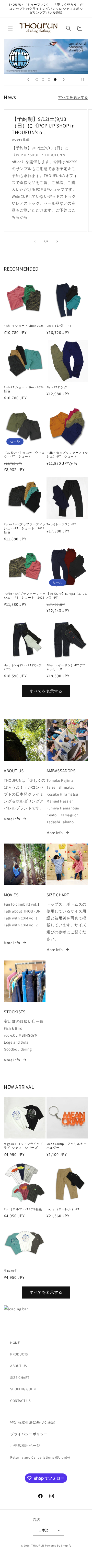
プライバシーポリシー (29, 1434)
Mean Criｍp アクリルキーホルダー (67, 1146)
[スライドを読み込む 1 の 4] (37, 79)
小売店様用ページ (25, 1445)
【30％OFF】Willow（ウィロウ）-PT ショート (24, 455)
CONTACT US (20, 1400)
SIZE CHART (19, 1377)
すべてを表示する (73, 97)
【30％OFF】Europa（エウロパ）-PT (67, 596)
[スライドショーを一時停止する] (82, 79)
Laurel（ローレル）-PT (63, 1209)
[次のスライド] (64, 79)
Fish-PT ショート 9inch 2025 (24, 326)
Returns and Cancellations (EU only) (40, 1457)
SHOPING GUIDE (23, 1389)
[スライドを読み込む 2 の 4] (43, 79)
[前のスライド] (28, 79)
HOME (15, 1342)
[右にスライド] (57, 241)
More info (12, 818)
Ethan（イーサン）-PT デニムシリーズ (66, 667)
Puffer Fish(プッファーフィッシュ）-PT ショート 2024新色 (24, 528)
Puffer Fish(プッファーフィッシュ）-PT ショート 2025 (24, 596)
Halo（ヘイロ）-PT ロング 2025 (24, 667)
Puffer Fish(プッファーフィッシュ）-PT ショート (67, 455)
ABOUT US (18, 1365)
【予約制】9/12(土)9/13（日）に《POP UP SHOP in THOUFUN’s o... (43, 126)
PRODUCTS (19, 1354)
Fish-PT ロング (57, 387)
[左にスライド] (34, 241)
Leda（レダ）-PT (60, 326)
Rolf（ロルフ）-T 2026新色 (23, 1209)
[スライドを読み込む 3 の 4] (49, 79)
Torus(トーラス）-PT (61, 524)
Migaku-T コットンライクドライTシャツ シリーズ (23, 1146)
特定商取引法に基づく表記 (32, 1422)
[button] (10, 28)
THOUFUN (37, 1545)
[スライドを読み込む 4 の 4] (55, 79)
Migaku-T (10, 1270)
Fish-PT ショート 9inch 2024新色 (24, 389)
